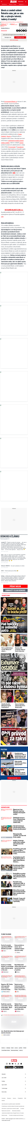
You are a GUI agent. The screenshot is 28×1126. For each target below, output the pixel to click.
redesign (8, 1047)
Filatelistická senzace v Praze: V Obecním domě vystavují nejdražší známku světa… (19, 820)
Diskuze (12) (4, 30)
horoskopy (20, 147)
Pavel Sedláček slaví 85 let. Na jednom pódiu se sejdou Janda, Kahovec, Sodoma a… (19, 859)
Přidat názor (15, 586)
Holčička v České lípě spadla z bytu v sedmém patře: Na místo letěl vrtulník (19, 843)
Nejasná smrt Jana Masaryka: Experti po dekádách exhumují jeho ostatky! (19, 811)
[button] (9, 1067)
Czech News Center (6, 1050)
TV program (12, 147)
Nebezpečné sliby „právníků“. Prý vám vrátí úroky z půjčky (19, 835)
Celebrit (3, 136)
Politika (3, 758)
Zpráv (20, 134)
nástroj (20, 1050)
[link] (7, 1064)
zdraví (21, 142)
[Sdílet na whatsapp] (24, 31)
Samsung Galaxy (14, 1050)
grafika (20, 1047)
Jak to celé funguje (14, 39)
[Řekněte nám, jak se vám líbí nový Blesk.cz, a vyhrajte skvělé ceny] (4, 24)
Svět (2, 774)
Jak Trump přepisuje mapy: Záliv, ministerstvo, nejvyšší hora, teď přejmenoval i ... (20, 772)
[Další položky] (26, 4)
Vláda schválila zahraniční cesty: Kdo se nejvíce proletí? (20, 763)
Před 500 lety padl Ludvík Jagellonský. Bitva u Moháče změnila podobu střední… (19, 851)
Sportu (9, 136)
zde (2, 216)
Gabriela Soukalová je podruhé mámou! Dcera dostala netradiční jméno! (19, 827)
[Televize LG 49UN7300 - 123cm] (14, 24)
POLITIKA (4, 749)
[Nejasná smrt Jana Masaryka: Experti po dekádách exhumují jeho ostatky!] (6, 812)
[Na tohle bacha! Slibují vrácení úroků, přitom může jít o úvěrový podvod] (6, 868)
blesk (12, 1047)
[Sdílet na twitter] (19, 31)
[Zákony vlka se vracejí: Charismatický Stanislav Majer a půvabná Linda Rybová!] (6, 892)
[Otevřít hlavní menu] (1, 1)
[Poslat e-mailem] (26, 31)
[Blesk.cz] (13, 1)
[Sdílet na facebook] (17, 31)
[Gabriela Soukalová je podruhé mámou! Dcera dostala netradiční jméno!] (6, 828)
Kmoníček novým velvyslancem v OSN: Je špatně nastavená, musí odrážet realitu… (19, 884)
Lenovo (16, 1047)
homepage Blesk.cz (10, 101)
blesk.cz (3, 1047)
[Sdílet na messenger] (21, 31)
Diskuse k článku (9, 536)
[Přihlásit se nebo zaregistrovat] (25, 1)
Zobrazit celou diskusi (15, 590)
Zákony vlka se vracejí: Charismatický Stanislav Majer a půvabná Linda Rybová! (19, 892)
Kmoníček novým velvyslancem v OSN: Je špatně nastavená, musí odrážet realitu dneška (20, 755)
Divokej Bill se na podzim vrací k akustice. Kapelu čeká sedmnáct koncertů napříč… (19, 876)
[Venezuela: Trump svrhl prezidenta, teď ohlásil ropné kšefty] (6, 901)
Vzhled (24, 1047)
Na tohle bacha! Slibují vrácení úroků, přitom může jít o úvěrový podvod (18, 867)
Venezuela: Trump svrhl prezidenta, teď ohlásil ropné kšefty (19, 899)
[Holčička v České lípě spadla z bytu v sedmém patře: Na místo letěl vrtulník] (6, 843)
